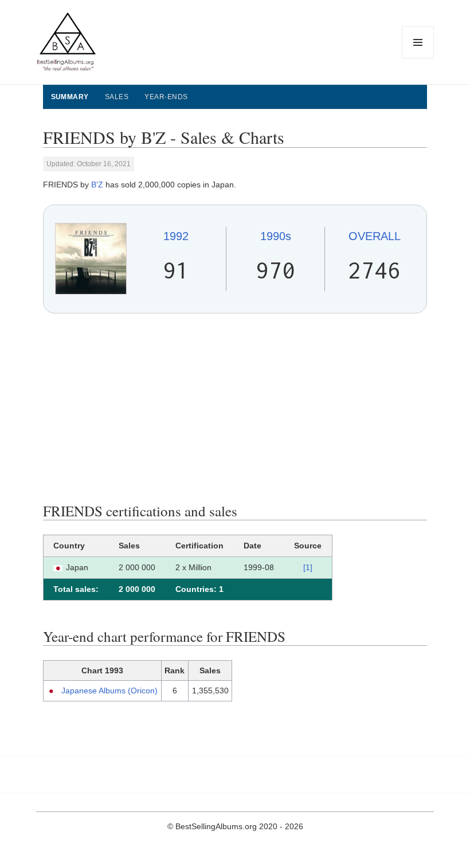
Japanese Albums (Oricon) (109, 690)
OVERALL (374, 236)
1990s (275, 236)
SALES (116, 97)
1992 (176, 236)
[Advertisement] (235, 408)
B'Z (97, 184)
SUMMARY (70, 97)
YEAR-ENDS (165, 97)
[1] (307, 567)
